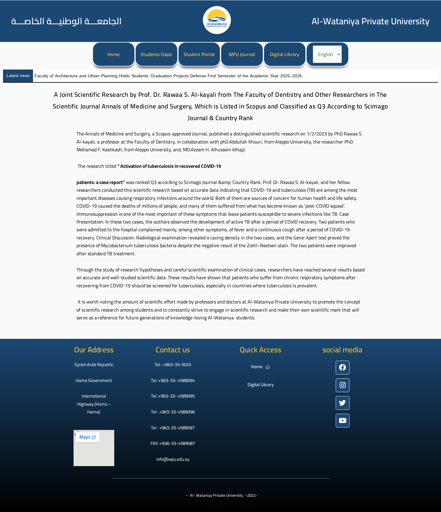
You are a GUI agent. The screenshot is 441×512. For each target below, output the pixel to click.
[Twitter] (343, 403)
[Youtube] (343, 421)
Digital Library (284, 54)
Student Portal (199, 54)
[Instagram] (343, 385)
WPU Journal (242, 54)
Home (113, 54)
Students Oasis (156, 54)
